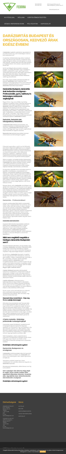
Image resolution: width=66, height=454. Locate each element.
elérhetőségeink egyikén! (19, 134)
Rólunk (21, 17)
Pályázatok (32, 24)
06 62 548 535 (38, 4)
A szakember (6, 58)
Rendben (42, 451)
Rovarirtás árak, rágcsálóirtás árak (17, 375)
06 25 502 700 (38, 5)
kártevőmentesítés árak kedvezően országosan (17, 377)
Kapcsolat (46, 24)
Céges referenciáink (14, 24)
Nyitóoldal (9, 17)
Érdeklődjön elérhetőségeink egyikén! (15, 345)
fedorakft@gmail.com (54, 9)
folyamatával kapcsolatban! (16, 85)
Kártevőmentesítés (37, 17)
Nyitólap (21, 406)
